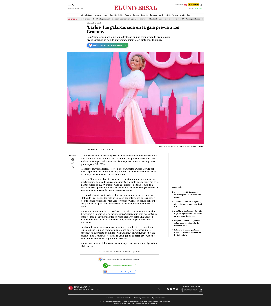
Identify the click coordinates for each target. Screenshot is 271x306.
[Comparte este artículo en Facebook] (72, 159)
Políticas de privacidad (124, 297)
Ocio (188, 15)
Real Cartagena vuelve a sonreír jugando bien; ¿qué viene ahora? (112, 19)
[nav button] (69, 4)
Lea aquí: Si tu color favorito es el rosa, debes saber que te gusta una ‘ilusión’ (118, 237)
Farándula (153, 15)
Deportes (136, 15)
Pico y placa (179, 5)
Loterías (182, 15)
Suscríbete (195, 5)
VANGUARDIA (92, 150)
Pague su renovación (158, 297)
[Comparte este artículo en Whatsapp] (72, 163)
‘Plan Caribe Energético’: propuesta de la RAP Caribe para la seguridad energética (174, 19)
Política (120, 15)
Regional (128, 15)
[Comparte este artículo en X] (72, 166)
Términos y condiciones (141, 297)
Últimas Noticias (86, 15)
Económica (144, 15)
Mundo (161, 15)
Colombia (113, 15)
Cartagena (97, 15)
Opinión (168, 15)
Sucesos (105, 15)
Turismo (175, 15)
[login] (201, 5)
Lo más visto (177, 187)
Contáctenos (110, 297)
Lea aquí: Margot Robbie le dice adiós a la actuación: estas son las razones (119, 189)
